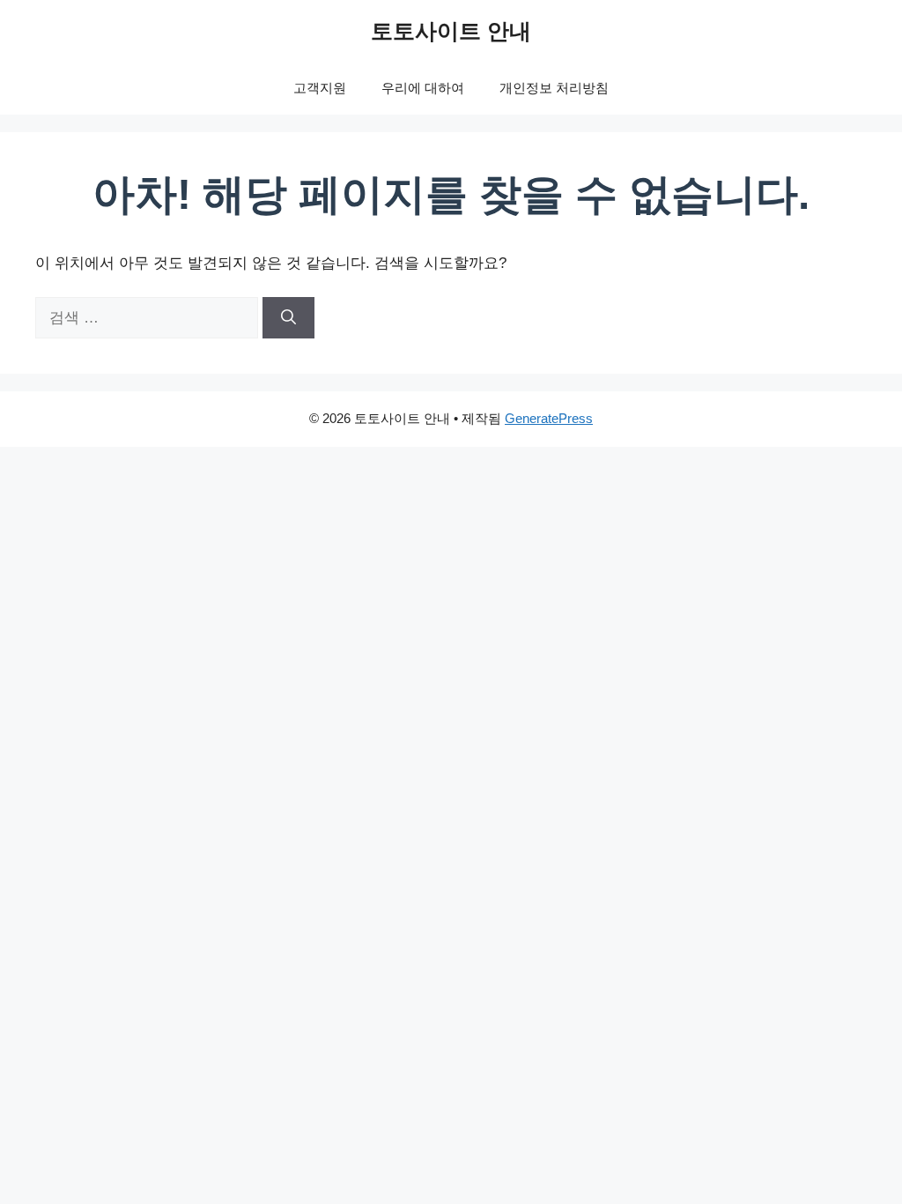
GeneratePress (549, 418)
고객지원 (319, 87)
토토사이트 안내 (451, 31)
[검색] (288, 318)
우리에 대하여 (422, 87)
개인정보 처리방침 (554, 87)
